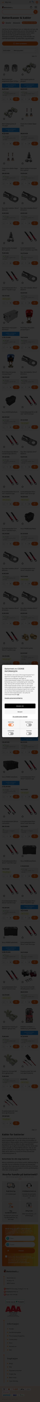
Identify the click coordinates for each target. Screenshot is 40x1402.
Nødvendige (11, 722)
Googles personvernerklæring (13, 698)
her (18, 694)
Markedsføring (29, 722)
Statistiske (29, 730)
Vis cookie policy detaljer (20, 717)
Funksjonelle (11, 730)
